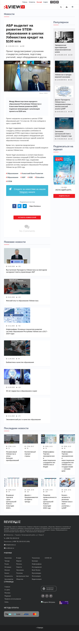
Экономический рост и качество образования (23, 419)
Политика (19, 573)
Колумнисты (9, 576)
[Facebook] (51, 2)
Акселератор (9, 579)
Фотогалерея (36, 576)
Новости (19, 567)
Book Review (36, 570)
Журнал (19, 561)
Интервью (8, 567)
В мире (18, 558)
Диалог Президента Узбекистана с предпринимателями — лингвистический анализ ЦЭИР (64, 104)
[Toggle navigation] (72, 6)
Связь (6, 602)
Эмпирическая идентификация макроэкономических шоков (63, 48)
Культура (35, 561)
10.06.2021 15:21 (13, 46)
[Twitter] (57, 2)
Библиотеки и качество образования (20, 362)
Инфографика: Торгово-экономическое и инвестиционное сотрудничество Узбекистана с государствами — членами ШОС (67, 461)
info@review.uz (11, 545)
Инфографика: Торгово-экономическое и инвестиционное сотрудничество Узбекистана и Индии (48, 459)
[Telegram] (54, 2)
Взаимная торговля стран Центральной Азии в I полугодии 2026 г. (11, 501)
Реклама (7, 593)
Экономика (20, 570)
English (45, 2)
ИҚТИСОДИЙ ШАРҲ (63, 190)
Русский (39, 2)
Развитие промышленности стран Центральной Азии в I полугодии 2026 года (48, 501)
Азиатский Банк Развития (32, 173)
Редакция (8, 596)
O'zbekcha (32, 2)
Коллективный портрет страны (30, 454)
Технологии (36, 558)
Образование (12, 173)
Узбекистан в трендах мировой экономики (63, 76)
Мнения (7, 570)
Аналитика (8, 558)
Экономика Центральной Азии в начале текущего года (63, 134)
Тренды (7, 561)
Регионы (19, 564)
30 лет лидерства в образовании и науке (21, 391)
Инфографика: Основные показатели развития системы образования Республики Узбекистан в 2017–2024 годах (27, 331)
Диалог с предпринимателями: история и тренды (30, 498)
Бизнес (7, 573)
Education (40, 177)
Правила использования (13, 599)
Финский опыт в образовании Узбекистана (22, 301)
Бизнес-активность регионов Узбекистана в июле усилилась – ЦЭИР (67, 501)
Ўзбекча (24, 2)
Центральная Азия (22, 576)
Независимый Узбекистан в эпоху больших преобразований (11, 456)
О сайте (7, 590)
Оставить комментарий (27, 217)
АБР (23, 177)
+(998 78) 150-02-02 (12, 538)
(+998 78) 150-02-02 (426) (21, 541)
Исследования (37, 567)
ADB (31, 177)
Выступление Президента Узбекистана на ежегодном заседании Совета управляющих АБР (26, 271)
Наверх (40, 628)
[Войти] (67, 7)
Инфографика (36, 564)
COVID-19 (48, 558)
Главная (7, 587)
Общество (19, 579)
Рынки (7, 564)
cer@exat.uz (10, 548)
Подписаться (64, 196)
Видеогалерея (37, 579)
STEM (9, 181)
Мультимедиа (36, 573)
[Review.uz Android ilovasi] (49, 589)
